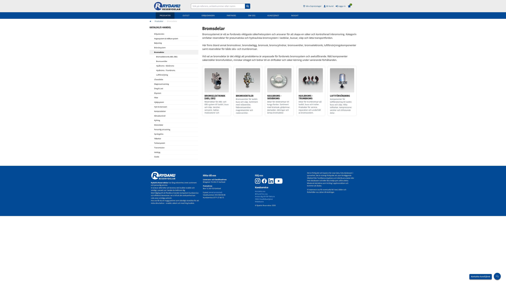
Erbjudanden (208, 15)
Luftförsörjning (162, 75)
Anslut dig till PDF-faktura (265, 196)
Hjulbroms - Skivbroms (165, 66)
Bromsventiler (161, 61)
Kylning (157, 120)
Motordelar (158, 125)
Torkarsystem (159, 143)
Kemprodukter (160, 111)
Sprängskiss (158, 134)
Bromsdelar (159, 52)
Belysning (158, 43)
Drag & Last (158, 89)
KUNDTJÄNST (273, 15)
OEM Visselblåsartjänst (264, 199)
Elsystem (157, 93)
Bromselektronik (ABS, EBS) (166, 57)
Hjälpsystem (159, 102)
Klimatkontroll (159, 116)
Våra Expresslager (314, 6)
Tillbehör (157, 139)
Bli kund (330, 6)
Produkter (165, 15)
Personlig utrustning (162, 130)
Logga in (342, 6)
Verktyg (157, 152)
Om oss (251, 15)
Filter (156, 98)
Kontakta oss (260, 191)
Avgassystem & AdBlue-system (166, 39)
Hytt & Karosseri (160, 107)
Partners (231, 15)
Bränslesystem (160, 48)
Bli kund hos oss (261, 194)
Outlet (186, 15)
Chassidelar (158, 79)
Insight (294, 15)
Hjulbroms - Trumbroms (165, 70)
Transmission (159, 148)
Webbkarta (259, 201)
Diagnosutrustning (161, 84)
